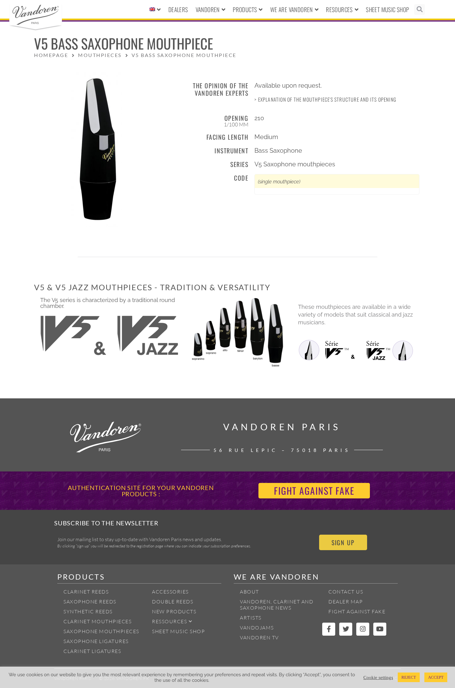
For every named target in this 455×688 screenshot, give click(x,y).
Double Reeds (172, 601)
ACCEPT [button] (436, 677)
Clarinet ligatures (92, 651)
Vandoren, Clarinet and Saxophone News (276, 604)
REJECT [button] (408, 677)
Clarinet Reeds (86, 592)
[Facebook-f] (328, 629)
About (249, 592)
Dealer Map (345, 601)
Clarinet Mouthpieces (97, 621)
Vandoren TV (259, 637)
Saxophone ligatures (96, 641)
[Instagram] (362, 629)
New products (174, 611)
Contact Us (345, 592)
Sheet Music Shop (387, 9)
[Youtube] (379, 629)
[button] (419, 9)
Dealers (178, 9)
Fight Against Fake (356, 611)
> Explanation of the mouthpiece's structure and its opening (325, 99)
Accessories (170, 592)
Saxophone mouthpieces (101, 631)
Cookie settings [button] (378, 677)
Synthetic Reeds (88, 611)
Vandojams (257, 627)
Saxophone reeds (89, 601)
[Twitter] (345, 629)
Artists (251, 618)
